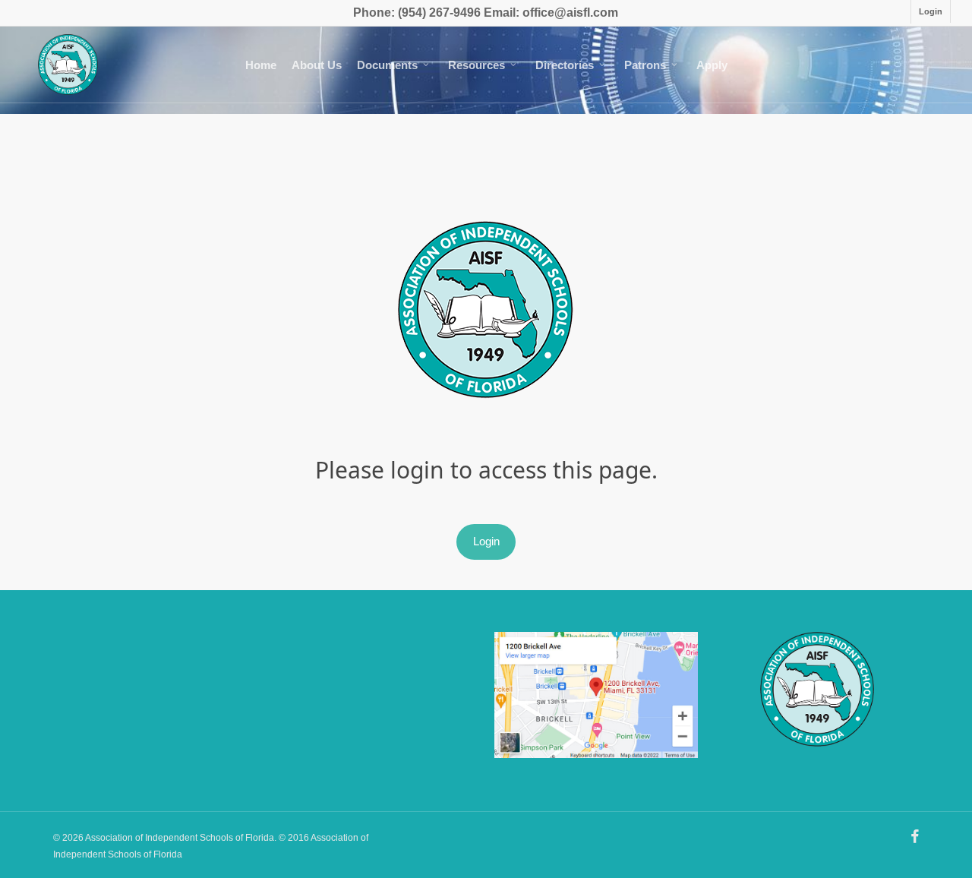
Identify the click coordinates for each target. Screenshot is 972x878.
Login (486, 541)
